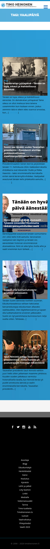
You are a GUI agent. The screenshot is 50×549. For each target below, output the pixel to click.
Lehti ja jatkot (25, 486)
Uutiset (25, 516)
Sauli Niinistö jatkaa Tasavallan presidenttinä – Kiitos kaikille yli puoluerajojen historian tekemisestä (24, 359)
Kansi (25, 475)
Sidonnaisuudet (25, 501)
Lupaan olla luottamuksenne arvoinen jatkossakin (20, 291)
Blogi (6, 81)
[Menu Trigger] (45, 6)
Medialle (25, 497)
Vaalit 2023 (25, 527)
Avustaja (25, 460)
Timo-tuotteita (25, 508)
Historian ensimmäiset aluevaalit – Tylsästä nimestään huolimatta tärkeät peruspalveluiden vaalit (23, 223)
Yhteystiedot (25, 523)
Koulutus (25, 478)
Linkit (25, 493)
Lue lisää (13, 112)
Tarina (25, 504)
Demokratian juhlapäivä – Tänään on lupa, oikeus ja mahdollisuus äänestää (24, 86)
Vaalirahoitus (25, 519)
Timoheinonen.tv (25, 512)
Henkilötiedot (25, 471)
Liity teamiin (25, 489)
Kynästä (25, 482)
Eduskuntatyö (25, 467)
